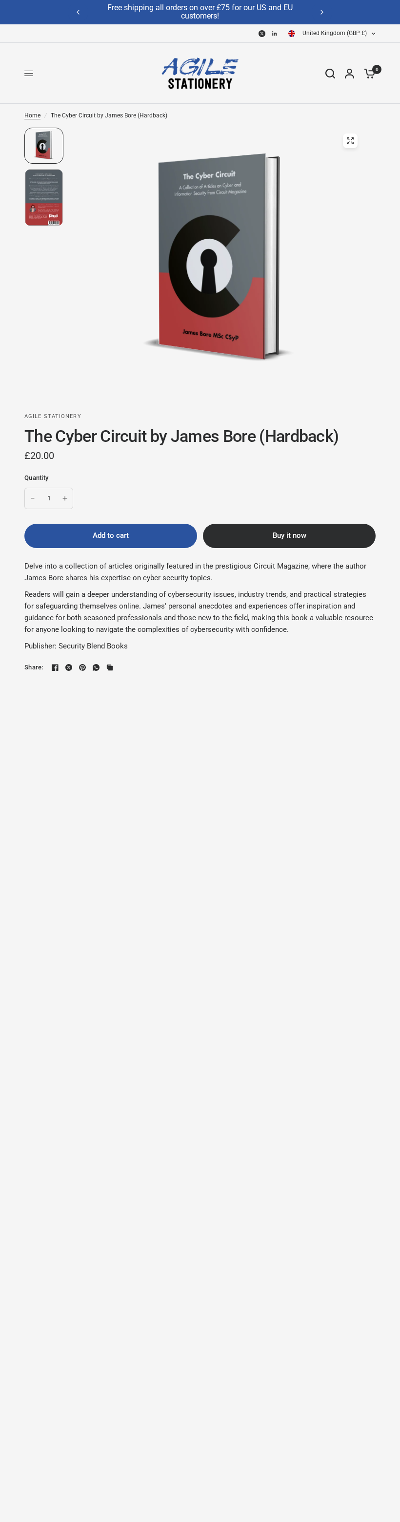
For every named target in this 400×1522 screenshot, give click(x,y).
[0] (367, 73)
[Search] (330, 73)
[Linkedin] (274, 33)
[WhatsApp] (96, 667)
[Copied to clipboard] (110, 667)
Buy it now (289, 535)
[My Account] (349, 73)
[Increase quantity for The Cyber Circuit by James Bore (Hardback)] (65, 498)
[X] (262, 33)
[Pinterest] (82, 667)
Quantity (36, 477)
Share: (33, 667)
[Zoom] (350, 140)
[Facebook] (55, 667)
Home (32, 115)
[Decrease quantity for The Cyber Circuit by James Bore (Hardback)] (32, 498)
